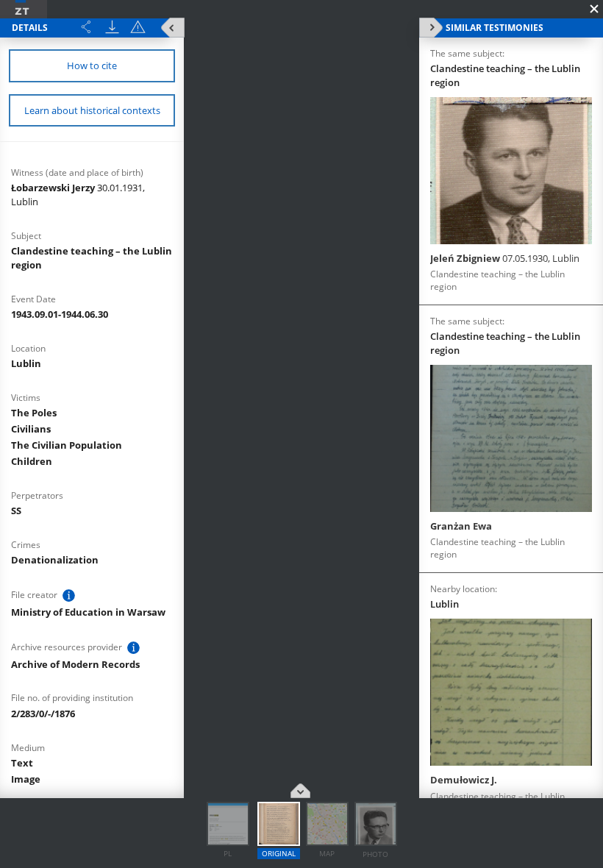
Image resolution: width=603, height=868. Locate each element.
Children (31, 461)
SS (16, 510)
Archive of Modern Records (75, 664)
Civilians (31, 428)
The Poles (34, 412)
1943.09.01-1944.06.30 (59, 314)
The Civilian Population (66, 445)
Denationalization (55, 559)
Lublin (26, 363)
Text (22, 762)
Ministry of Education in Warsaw (88, 612)
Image (25, 779)
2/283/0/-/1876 (43, 713)
